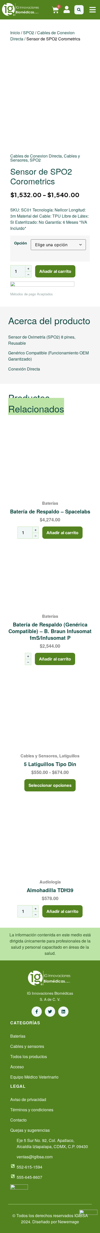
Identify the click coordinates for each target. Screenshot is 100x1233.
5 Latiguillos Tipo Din (50, 764)
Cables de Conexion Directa (36, 156)
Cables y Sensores (39, 756)
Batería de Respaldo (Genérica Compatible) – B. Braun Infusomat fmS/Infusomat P (50, 631)
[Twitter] (50, 1011)
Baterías (50, 503)
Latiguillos (69, 756)
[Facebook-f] (37, 1011)
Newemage (68, 1222)
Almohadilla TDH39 (50, 890)
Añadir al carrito (55, 271)
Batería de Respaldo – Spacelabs (50, 511)
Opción (20, 243)
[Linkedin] (63, 1011)
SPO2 (28, 33)
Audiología (50, 882)
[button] (92, 9)
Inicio (15, 33)
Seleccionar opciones (50, 785)
